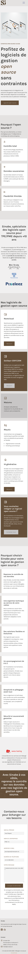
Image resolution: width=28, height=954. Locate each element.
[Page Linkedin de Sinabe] (2, 930)
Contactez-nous (11, 532)
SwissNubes (14, 953)
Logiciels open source (9, 103)
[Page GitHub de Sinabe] (5, 930)
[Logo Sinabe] (3, 2)
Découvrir (9, 343)
